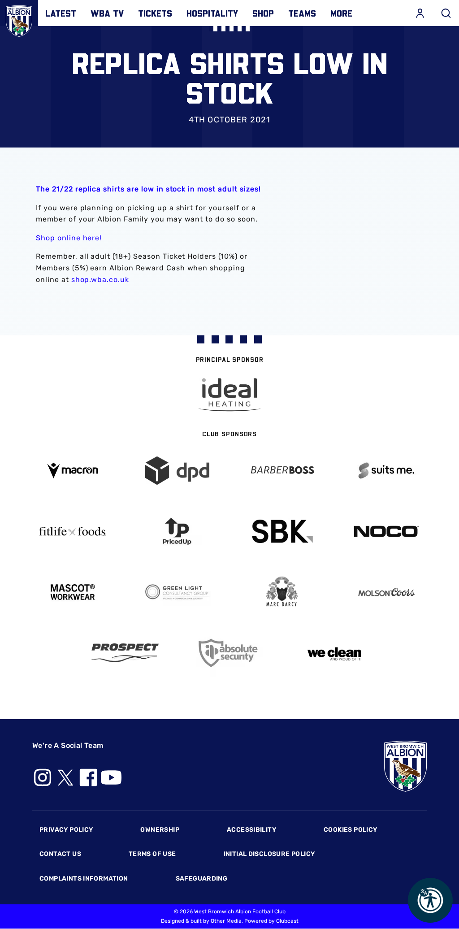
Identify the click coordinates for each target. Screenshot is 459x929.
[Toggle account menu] (420, 13)
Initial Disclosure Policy (269, 854)
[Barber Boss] (282, 470)
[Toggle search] (446, 13)
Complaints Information (83, 878)
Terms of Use (152, 854)
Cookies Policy (350, 829)
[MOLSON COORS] (387, 592)
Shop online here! (69, 238)
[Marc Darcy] (282, 592)
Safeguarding (202, 878)
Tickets (155, 13)
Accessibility (251, 829)
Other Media (226, 921)
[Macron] (72, 470)
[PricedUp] (177, 531)
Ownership (159, 829)
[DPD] (177, 470)
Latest (60, 13)
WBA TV (107, 13)
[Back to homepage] (19, 19)
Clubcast (287, 921)
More (341, 13)
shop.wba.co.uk (100, 279)
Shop (263, 13)
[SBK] (282, 531)
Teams (302, 13)
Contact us (60, 854)
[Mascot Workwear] (72, 592)
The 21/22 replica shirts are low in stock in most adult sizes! (148, 189)
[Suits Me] (387, 470)
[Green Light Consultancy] (177, 592)
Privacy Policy (66, 829)
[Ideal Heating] (229, 394)
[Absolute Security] (229, 653)
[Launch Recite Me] (430, 900)
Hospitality (212, 13)
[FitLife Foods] (72, 531)
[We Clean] (334, 653)
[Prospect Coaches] (125, 652)
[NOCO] (387, 531)
